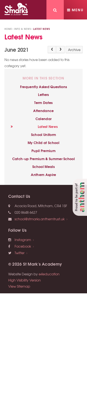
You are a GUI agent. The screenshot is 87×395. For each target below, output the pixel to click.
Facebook (23, 246)
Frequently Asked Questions (43, 86)
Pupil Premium (43, 150)
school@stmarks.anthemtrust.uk (40, 218)
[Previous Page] (52, 49)
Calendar (43, 118)
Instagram (23, 239)
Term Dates (43, 102)
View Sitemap (19, 286)
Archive (74, 49)
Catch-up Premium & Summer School (43, 158)
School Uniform (43, 134)
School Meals (43, 166)
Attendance (43, 110)
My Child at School (43, 142)
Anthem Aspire (43, 174)
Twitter (19, 252)
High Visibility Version (24, 280)
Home (8, 29)
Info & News (22, 29)
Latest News (41, 29)
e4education (49, 273)
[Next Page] (60, 49)
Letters (43, 94)
